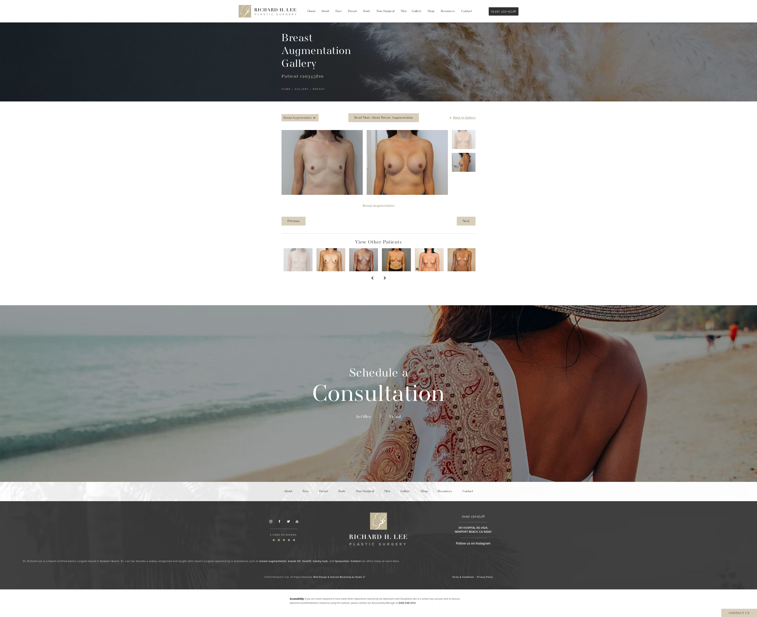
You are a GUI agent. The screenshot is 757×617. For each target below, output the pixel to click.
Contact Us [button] (739, 613)
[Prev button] (372, 278)
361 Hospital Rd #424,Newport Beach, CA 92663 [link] (473, 530)
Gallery (302, 89)
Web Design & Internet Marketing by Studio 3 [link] (339, 577)
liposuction (342, 561)
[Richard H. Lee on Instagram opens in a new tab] (271, 521)
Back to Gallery (463, 117)
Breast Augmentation (378, 205)
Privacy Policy (485, 577)
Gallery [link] (416, 11)
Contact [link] (466, 11)
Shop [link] (430, 11)
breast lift (294, 561)
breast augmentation (272, 561)
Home (286, 89)
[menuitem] (312, 11)
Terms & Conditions (463, 577)
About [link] (325, 11)
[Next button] (385, 278)
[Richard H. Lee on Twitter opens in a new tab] (288, 521)
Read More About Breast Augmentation (383, 118)
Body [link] (366, 11)
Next (466, 221)
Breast (319, 89)
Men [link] (404, 11)
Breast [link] (352, 11)
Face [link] (339, 11)
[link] (284, 537)
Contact (356, 561)
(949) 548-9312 (407, 603)
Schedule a (378, 387)
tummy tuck (320, 561)
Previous (293, 221)
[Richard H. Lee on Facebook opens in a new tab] (279, 521)
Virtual (395, 416)
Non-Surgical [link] (385, 11)
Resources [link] (448, 11)
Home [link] (312, 11)
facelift (306, 561)
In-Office (363, 416)
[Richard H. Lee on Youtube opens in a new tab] (297, 521)
